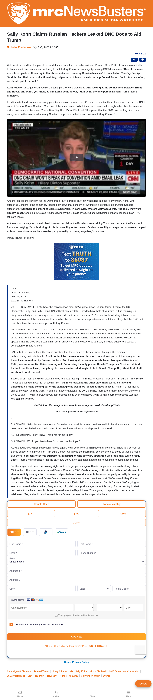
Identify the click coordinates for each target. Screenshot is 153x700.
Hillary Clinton (59, 671)
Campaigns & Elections (19, 671)
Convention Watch (90, 675)
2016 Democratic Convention (124, 671)
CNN (30, 675)
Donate (143, 683)
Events (106, 675)
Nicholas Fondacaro (19, 47)
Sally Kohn (81, 671)
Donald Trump (41, 671)
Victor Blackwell (98, 671)
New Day (51, 675)
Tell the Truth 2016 (68, 675)
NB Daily (39, 675)
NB (71, 671)
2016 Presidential (16, 675)
